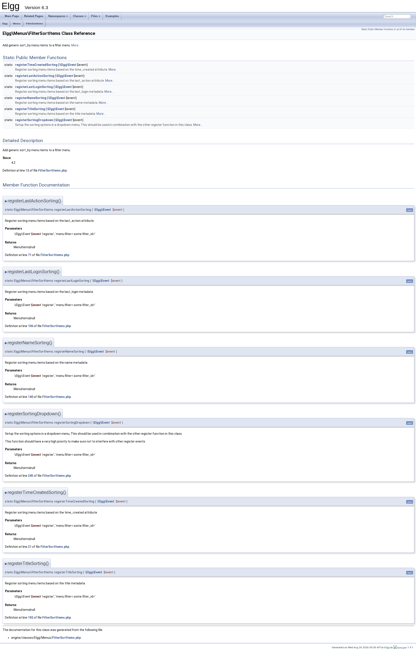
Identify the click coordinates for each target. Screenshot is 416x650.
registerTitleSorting (30, 109)
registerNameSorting (30, 98)
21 (29, 546)
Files (94, 16)
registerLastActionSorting (34, 76)
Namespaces (56, 16)
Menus (17, 23)
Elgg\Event (68, 64)
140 (30, 397)
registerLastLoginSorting (34, 87)
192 (30, 617)
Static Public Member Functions (377, 29)
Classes (78, 16)
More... (75, 45)
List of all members (405, 29)
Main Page (12, 16)
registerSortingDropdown (34, 120)
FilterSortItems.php (52, 170)
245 (30, 475)
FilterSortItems (34, 23)
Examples (112, 16)
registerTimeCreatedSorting (36, 64)
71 (29, 255)
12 (27, 170)
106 (30, 326)
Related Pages (33, 16)
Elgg (5, 23)
